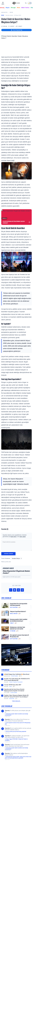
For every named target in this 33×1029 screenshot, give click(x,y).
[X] (18, 590)
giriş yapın (23, 536)
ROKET (19, 26)
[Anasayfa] (16, 3)
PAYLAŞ (5, 26)
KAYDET (12, 26)
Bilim (11, 12)
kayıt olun (13, 536)
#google (13, 7)
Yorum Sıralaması (5, 558)
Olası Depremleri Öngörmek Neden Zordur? (16, 572)
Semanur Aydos (9, 15)
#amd (18, 7)
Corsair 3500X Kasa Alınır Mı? (12, 684)
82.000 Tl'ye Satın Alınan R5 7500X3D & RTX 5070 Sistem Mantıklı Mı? (17, 679)
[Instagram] (22, 590)
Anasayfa (4, 12)
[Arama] (25, 3)
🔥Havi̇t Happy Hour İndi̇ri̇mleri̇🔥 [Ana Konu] (16, 674)
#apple (8, 7)
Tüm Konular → (16, 701)
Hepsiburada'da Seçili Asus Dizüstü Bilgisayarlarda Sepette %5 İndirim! (14, 690)
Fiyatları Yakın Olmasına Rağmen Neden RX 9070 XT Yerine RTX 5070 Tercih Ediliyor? (16, 696)
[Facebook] (10, 590)
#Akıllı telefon (25, 7)
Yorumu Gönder (8, 553)
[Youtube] (14, 590)
